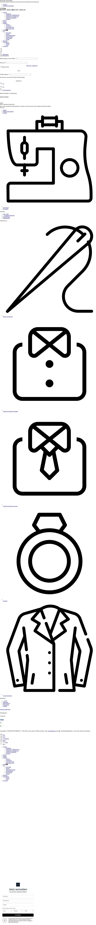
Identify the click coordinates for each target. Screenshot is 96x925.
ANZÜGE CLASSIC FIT (12, 16)
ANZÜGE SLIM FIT (11, 18)
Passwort (3, 62)
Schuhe (8, 39)
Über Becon (6, 42)
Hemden (5, 23)
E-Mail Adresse (5, 74)
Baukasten (8, 13)
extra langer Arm (10, 28)
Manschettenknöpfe (10, 35)
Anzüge (5, 12)
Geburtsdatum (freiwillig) (8, 908)
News (7, 45)
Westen (4, 22)
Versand (5, 4)
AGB (30, 920)
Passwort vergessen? (32, 65)
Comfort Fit (9, 26)
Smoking (8, 19)
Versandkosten (52, 731)
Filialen (8, 43)
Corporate (5, 46)
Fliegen (8, 34)
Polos (5, 30)
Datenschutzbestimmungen (13, 921)
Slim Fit (8, 24)
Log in (18, 70)
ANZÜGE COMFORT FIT (12, 15)
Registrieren (19, 80)
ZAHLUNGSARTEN (8, 6)
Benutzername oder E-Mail (8, 58)
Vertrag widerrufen (5, 709)
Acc (4, 31)
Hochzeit (5, 41)
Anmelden (18, 915)
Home (2, 100)
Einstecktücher (9, 36)
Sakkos (4, 20)
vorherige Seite (91, 0)
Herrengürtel (9, 38)
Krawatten (8, 32)
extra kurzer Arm (10, 27)
